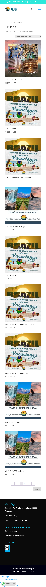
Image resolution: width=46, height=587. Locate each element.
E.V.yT (7, 520)
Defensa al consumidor (14, 531)
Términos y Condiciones (14, 535)
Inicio (6, 22)
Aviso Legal (4, 576)
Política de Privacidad (8, 579)
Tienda (12, 22)
